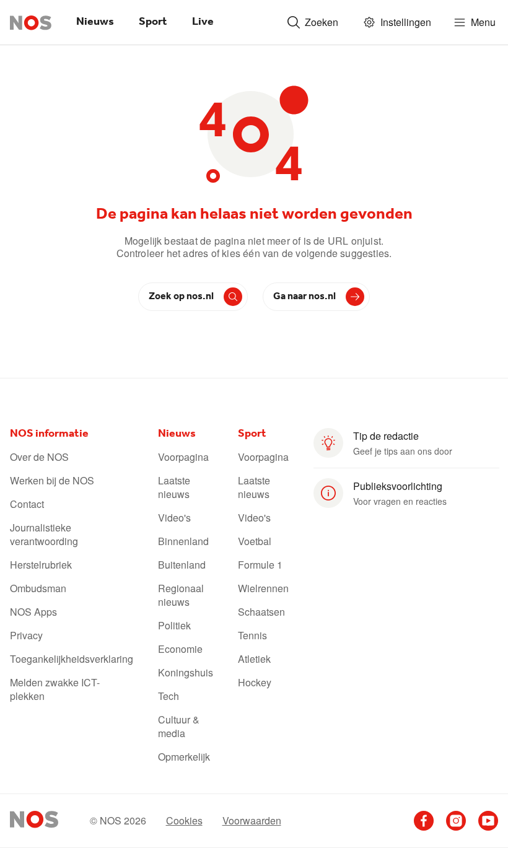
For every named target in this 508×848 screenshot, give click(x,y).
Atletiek (254, 659)
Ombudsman (38, 588)
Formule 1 (260, 565)
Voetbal (254, 541)
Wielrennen (263, 588)
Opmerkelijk (184, 757)
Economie (180, 649)
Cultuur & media (178, 726)
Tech (168, 696)
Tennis (252, 635)
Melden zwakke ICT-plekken (55, 689)
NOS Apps (33, 612)
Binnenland (183, 541)
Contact (27, 504)
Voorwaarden (251, 821)
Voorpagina (183, 457)
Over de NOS (39, 457)
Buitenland (182, 565)
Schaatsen (261, 612)
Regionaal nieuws (181, 595)
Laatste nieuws (174, 487)
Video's (174, 518)
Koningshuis (185, 673)
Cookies (184, 821)
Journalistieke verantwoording (44, 534)
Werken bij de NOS (52, 480)
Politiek (174, 625)
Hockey (254, 682)
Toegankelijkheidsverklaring (71, 659)
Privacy (26, 635)
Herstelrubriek (41, 565)
